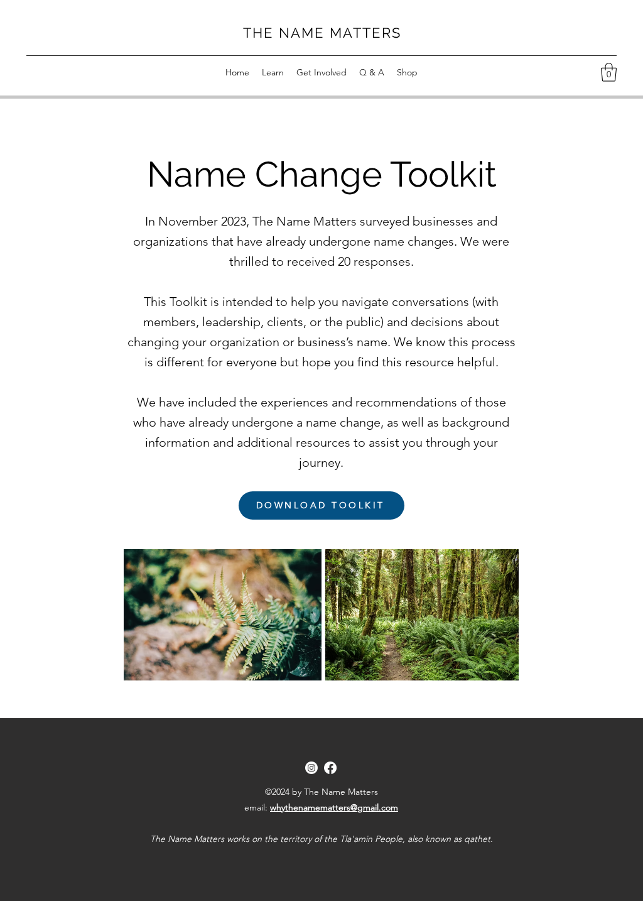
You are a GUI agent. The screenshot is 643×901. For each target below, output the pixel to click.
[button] (273, 72)
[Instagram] (311, 768)
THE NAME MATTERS (322, 33)
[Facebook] (330, 768)
